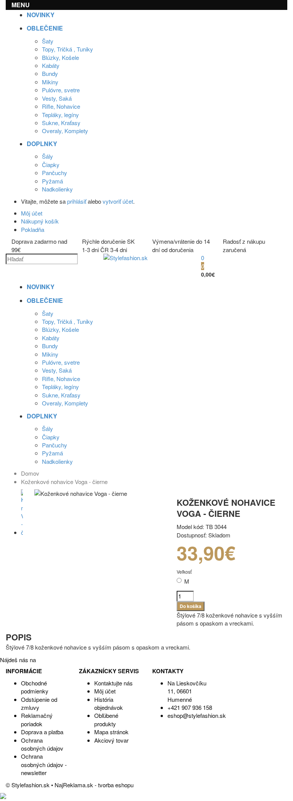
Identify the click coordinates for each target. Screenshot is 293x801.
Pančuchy (54, 173)
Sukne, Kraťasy (61, 123)
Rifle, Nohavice (61, 106)
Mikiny (50, 82)
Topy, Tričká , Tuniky (67, 49)
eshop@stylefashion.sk (196, 715)
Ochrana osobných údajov (42, 744)
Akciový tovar (111, 740)
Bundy (50, 73)
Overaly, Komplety (65, 131)
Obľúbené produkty (106, 719)
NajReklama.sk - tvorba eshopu (94, 785)
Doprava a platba (42, 732)
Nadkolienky (57, 189)
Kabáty (51, 65)
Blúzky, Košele (60, 57)
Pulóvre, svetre (61, 90)
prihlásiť (76, 201)
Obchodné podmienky (34, 687)
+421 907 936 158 (189, 707)
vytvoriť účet (118, 201)
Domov (30, 473)
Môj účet (105, 691)
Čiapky (51, 165)
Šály (47, 156)
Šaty (47, 41)
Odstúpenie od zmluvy (39, 703)
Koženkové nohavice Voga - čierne (64, 482)
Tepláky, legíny (60, 115)
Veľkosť (184, 571)
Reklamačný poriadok (37, 719)
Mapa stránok (111, 732)
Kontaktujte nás (113, 683)
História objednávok (108, 703)
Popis (19, 637)
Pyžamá (52, 181)
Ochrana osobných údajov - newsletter (44, 764)
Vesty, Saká (57, 98)
